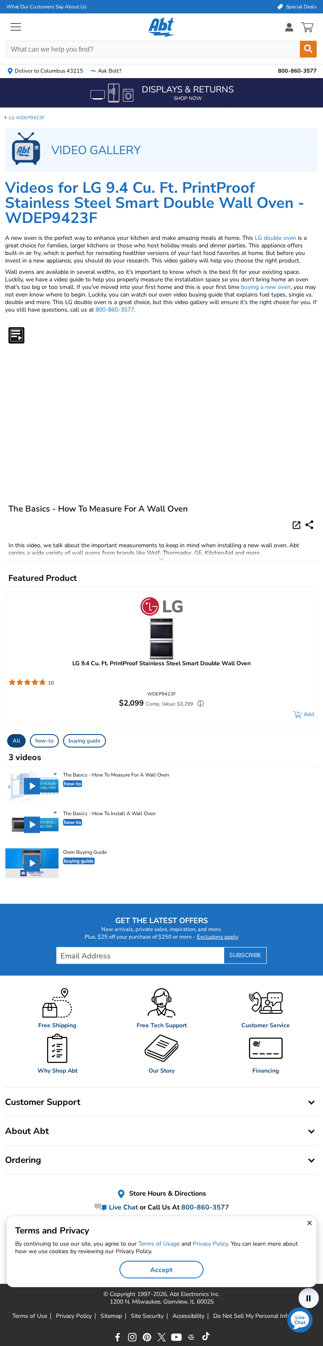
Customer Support (42, 1102)
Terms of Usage (159, 1244)
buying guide (85, 741)
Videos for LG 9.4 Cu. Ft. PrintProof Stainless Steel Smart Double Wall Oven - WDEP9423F (154, 203)
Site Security (147, 1316)
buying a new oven (266, 287)
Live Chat (122, 1207)
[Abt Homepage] (162, 27)
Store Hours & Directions (166, 1193)
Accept (161, 1270)
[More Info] (198, 704)
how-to (44, 741)
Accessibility (188, 1316)
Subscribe (245, 955)
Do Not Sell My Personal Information (262, 1316)
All (16, 741)
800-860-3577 (114, 310)
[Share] (309, 525)
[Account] (289, 27)
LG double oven (275, 238)
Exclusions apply (217, 937)
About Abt (27, 1131)
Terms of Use (29, 1316)
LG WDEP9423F (27, 118)
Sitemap (111, 1316)
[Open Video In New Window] (297, 524)
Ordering (23, 1160)
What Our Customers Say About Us (46, 6)
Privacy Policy (74, 1316)
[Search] (308, 49)
